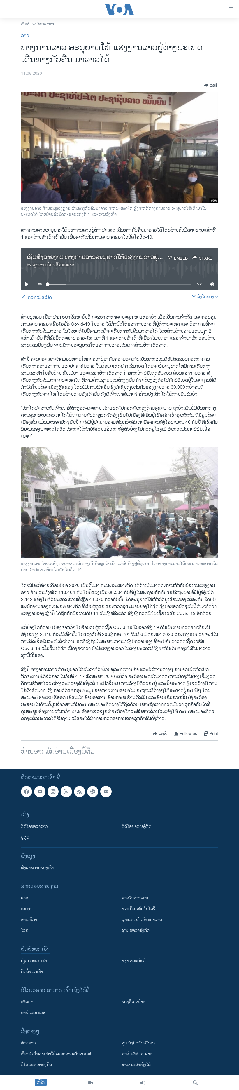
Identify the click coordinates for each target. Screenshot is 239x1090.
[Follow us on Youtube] (39, 791)
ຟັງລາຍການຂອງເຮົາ (37, 868)
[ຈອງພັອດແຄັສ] (105, 791)
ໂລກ (24, 930)
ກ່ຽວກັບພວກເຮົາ (34, 961)
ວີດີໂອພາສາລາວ (34, 826)
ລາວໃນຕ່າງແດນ (135, 898)
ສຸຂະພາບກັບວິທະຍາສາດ (142, 920)
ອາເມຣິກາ (29, 920)
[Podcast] (92, 791)
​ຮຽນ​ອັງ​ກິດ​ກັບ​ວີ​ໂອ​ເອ (138, 1043)
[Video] (90, 1082)
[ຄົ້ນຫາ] (195, 1082)
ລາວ (25, 36)
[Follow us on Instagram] (53, 791)
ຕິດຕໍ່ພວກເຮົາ (32, 972)
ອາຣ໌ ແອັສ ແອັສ (33, 1013)
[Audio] (143, 1082)
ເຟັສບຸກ (27, 1002)
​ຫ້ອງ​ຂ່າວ (28, 1043)
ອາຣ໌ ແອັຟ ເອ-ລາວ (137, 1054)
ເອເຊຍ (26, 909)
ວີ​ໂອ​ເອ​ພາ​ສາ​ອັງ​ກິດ (36, 1065)
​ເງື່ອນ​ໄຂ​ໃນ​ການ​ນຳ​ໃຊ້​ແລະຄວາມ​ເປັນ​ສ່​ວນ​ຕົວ (57, 1054)
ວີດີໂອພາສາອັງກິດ (136, 826)
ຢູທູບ (25, 837)
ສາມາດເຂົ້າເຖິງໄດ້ (136, 1065)
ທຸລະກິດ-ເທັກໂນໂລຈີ (138, 909)
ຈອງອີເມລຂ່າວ (133, 1002)
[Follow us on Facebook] (26, 791)
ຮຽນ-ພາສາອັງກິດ (136, 930)
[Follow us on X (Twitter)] (66, 791)
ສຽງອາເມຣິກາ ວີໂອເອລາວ (53, 265)
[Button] (211, 85)
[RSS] (79, 791)
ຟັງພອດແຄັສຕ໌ (133, 961)
